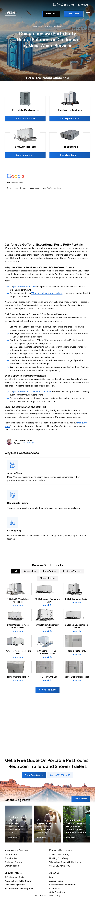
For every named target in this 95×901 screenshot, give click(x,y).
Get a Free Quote (57, 892)
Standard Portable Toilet (77, 676)
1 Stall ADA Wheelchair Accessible (18, 600)
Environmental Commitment (62, 884)
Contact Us (54, 888)
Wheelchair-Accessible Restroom (65, 862)
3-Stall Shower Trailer (15, 877)
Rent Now (51, 13)
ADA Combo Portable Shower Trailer (47, 652)
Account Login (56, 881)
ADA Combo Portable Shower (18, 881)
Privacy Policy (54, 895)
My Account (83, 4)
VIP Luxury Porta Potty (59, 865)
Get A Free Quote (34, 775)
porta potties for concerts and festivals (32, 391)
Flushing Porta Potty (58, 858)
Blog (51, 877)
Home (34, 26)
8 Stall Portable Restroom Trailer (18, 652)
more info (18, 605)
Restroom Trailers (13, 862)
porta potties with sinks (24, 286)
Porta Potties (11, 858)
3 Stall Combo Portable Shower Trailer (18, 626)
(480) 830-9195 (65, 4)
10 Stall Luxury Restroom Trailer (47, 600)
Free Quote (74, 13)
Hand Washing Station (18, 676)
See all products (24, 118)
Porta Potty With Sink (47, 676)
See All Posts (81, 798)
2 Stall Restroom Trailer (76, 599)
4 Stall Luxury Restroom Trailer (47, 626)
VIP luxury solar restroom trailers (46, 293)
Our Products (11, 854)
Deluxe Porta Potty (77, 650)
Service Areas (45, 26)
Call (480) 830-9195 (60, 775)
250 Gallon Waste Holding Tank (19, 888)
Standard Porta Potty (59, 854)
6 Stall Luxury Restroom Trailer (76, 626)
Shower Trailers (12, 865)
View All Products (48, 689)
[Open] (87, 13)
